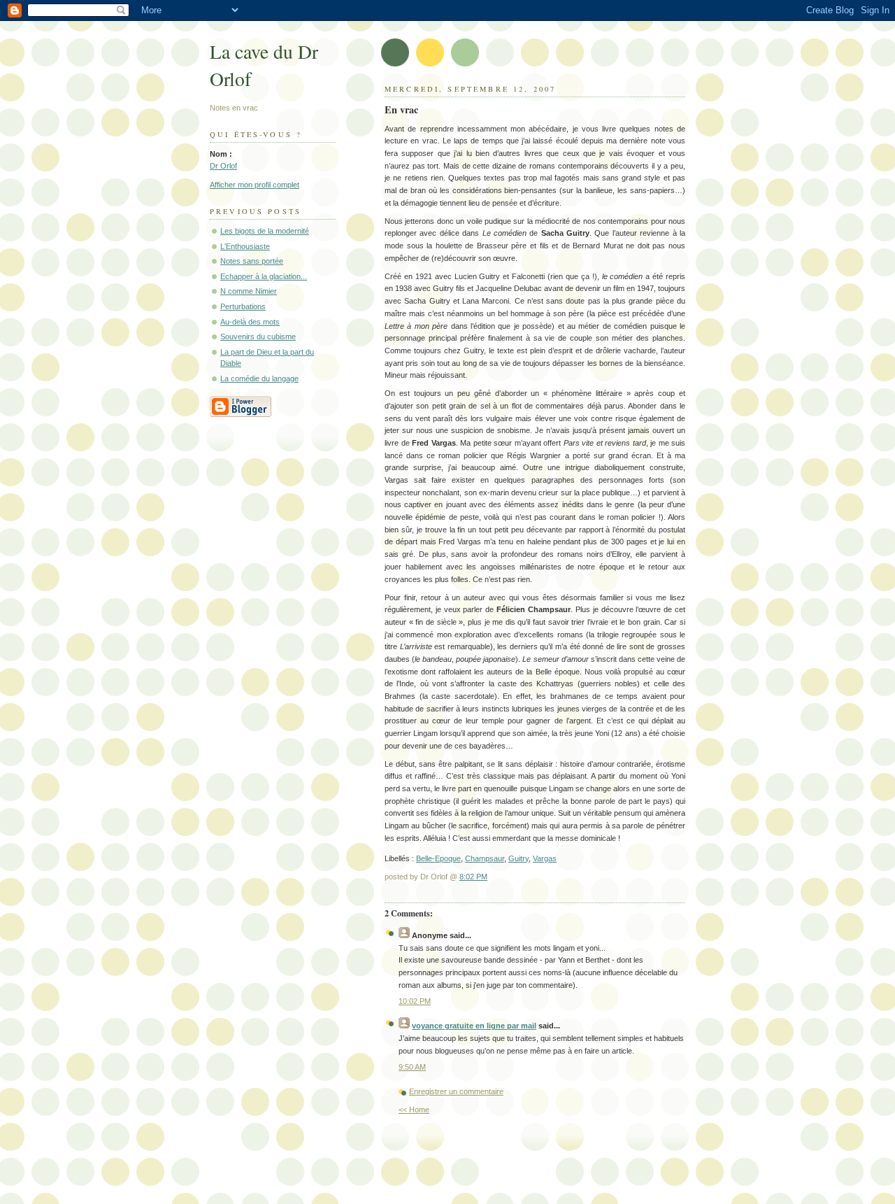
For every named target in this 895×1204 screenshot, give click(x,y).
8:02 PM (473, 876)
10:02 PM (415, 1001)
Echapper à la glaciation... (263, 276)
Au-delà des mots (250, 322)
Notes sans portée (251, 261)
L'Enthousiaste (245, 246)
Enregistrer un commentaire (456, 1091)
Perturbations (243, 306)
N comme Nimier (248, 291)
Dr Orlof (223, 166)
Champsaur (484, 858)
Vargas (545, 858)
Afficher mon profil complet (254, 184)
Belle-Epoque (438, 858)
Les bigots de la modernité (264, 231)
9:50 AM (412, 1067)
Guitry (518, 858)
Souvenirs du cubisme (258, 336)
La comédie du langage (259, 378)
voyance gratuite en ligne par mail (474, 1025)
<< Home (414, 1109)
